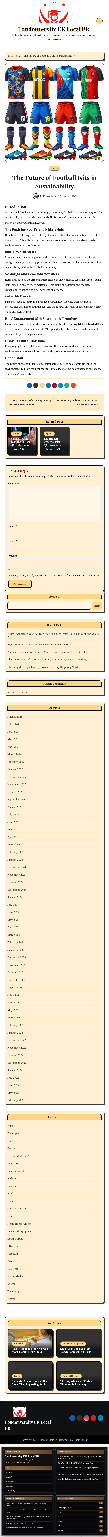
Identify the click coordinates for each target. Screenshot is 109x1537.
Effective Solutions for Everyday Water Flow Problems (24, 1528)
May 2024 (13, 919)
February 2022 (16, 1100)
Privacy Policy (11, 1482)
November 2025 (16, 784)
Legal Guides (15, 1238)
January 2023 (15, 1032)
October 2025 (15, 791)
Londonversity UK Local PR (53, 29)
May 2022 (13, 1092)
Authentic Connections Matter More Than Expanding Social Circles (47, 651)
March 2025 (14, 844)
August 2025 (14, 806)
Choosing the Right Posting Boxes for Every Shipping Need (42, 667)
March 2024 (14, 934)
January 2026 (15, 769)
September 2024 (17, 889)
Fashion (12, 1178)
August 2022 (14, 1070)
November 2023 (16, 964)
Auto (10, 1125)
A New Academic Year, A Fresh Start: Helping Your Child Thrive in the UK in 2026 (30, 1351)
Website (12, 555)
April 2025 (13, 837)
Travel (11, 1298)
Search (54, 596)
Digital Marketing (18, 1155)
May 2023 (13, 1010)
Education (13, 1163)
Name (12, 526)
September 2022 (17, 1062)
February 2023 (16, 1025)
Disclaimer (9, 1486)
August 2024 (14, 897)
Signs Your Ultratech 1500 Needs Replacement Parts (38, 644)
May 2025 (13, 829)
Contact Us (9, 1477)
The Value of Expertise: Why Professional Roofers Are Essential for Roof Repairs (27, 1518)
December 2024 (16, 867)
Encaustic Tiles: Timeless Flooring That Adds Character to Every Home (27, 1511)
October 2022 (15, 1055)
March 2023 (14, 1017)
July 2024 (13, 904)
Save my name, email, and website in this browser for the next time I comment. (54, 575)
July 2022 (13, 1077)
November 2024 (16, 874)
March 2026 (14, 754)
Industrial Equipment (20, 1231)
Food (10, 1193)
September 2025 (17, 799)
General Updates (17, 1208)
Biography (13, 1133)
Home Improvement (19, 1223)
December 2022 (16, 1040)
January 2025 (15, 859)
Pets (9, 1261)
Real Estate (14, 1268)
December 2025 (16, 776)
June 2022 (13, 1085)
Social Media (15, 1276)
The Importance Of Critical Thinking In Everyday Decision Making (47, 659)
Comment (15, 483)
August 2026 (14, 716)
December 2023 (16, 957)
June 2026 (13, 731)
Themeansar (81, 1439)
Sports (54, 168)
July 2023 (13, 994)
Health (11, 1216)
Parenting (13, 1253)
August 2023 (14, 987)
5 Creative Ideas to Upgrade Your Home (19, 1523)
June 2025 (13, 821)
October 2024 (15, 882)
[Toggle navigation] (8, 21)
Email (12, 540)
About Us (9, 1472)
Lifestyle (12, 1246)
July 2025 (13, 814)
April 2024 (13, 927)
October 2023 (15, 972)
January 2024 (15, 949)
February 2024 (16, 942)
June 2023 (13, 1002)
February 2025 (16, 852)
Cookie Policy (10, 1491)
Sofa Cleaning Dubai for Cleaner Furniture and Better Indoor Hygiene (26, 1504)
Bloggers (64, 1439)
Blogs (10, 1140)
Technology (14, 1291)
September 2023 (17, 979)
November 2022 (16, 1047)
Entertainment (15, 1170)
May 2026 (13, 739)
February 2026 (16, 761)
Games (11, 1201)
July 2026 (13, 724)
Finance (12, 1185)
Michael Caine (49, 196)
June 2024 (13, 912)
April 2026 (13, 746)
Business (12, 1148)
